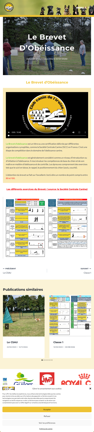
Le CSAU (9, 271)
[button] (90, 388)
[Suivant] (87, 326)
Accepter (47, 409)
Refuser (47, 416)
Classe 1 (86, 271)
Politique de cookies (45, 429)
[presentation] (24, 316)
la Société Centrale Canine (72, 189)
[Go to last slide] (7, 326)
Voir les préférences (47, 423)
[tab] (42, 360)
